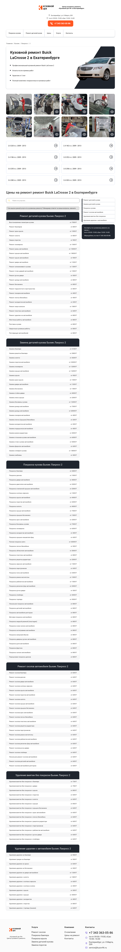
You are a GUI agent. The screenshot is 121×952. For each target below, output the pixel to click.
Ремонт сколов (38, 932)
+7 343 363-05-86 (105, 235)
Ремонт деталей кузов (34, 33)
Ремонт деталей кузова (91, 200)
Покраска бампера (40, 935)
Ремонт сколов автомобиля (93, 212)
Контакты (69, 33)
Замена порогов (39, 945)
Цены (49, 33)
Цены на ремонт (72, 935)
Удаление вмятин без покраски (94, 216)
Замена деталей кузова (91, 204)
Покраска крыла (39, 938)
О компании (70, 932)
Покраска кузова (15, 33)
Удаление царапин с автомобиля (95, 220)
